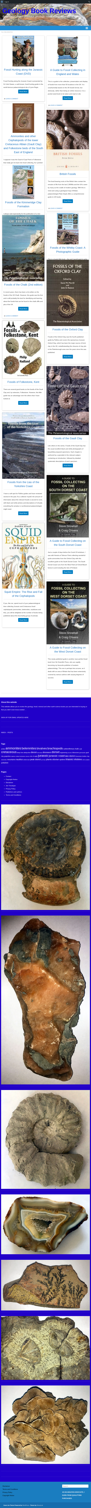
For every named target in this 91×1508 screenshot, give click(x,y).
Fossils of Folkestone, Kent (23, 381)
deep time (20, 752)
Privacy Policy (10, 789)
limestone (78, 756)
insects (28, 756)
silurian (55, 759)
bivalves (42, 748)
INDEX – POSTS (7, 732)
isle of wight (34, 756)
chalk (76, 749)
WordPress (25, 1505)
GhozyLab (40, 1505)
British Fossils (68, 173)
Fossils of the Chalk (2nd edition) (23, 284)
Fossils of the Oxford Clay (67, 329)
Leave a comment (12, 99)
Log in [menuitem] (7, 2)
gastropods (82, 752)
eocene (70, 752)
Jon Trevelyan (11, 786)
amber (3, 749)
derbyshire (27, 752)
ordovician (26, 760)
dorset (55, 752)
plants (49, 759)
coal (80, 749)
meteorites (4, 759)
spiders (62, 760)
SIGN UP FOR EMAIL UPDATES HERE (14, 717)
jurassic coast (57, 755)
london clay (85, 756)
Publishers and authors (14, 792)
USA (83, 759)
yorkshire (4, 763)
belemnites (29, 748)
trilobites (78, 759)
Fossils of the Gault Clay (67, 438)
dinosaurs (47, 752)
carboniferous (68, 749)
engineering (63, 752)
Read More (23, 91)
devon (34, 752)
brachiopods (55, 748)
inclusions (22, 756)
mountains (11, 760)
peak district (35, 759)
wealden (87, 759)
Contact (8, 776)
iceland (17, 756)
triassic (69, 759)
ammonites (13, 748)
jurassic (43, 755)
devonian (39, 752)
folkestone (75, 752)
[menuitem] (2, 2)
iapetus (13, 756)
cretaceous (9, 752)
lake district (70, 756)
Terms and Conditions (13, 795)
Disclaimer (9, 782)
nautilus (19, 759)
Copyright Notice (11, 779)
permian (43, 759)
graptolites (7, 756)
